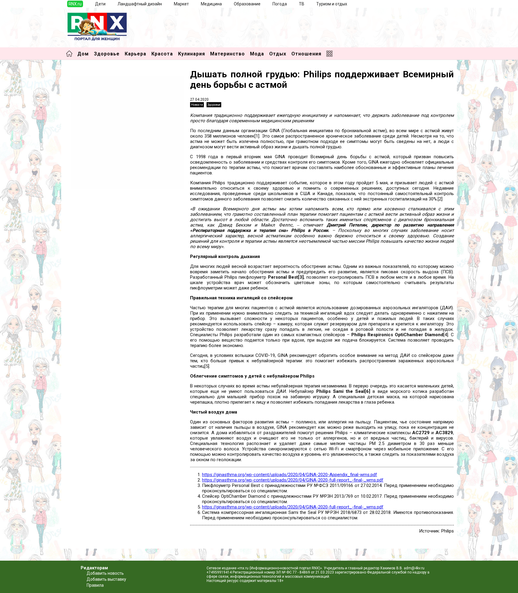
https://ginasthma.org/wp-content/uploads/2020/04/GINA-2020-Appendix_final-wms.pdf (289, 474)
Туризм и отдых (331, 3)
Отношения (306, 54)
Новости (197, 104)
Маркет (181, 3)
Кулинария (191, 54)
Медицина (211, 3)
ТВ (301, 3)
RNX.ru (75, 3)
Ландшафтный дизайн (140, 3)
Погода (279, 3)
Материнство (227, 54)
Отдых (277, 54)
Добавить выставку (106, 579)
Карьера (135, 54)
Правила (95, 585)
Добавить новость (105, 573)
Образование (247, 3)
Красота (162, 54)
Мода (257, 54)
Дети (100, 3)
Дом (83, 54)
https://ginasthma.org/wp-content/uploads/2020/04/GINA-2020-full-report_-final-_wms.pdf (292, 480)
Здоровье (107, 54)
